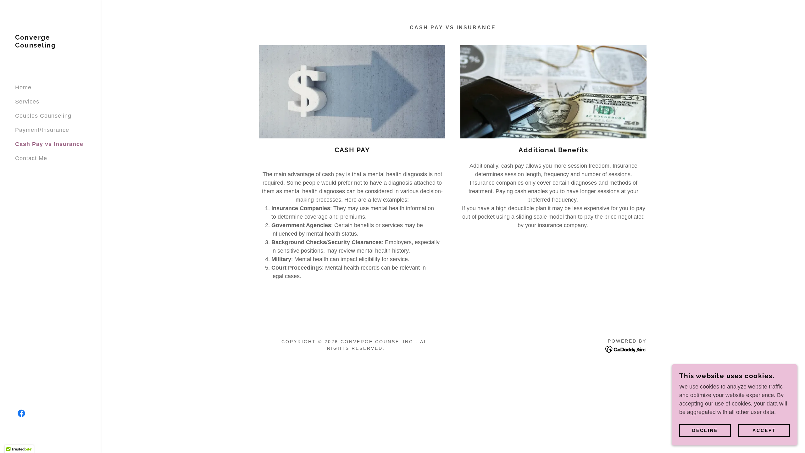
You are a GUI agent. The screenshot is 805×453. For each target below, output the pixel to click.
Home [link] (23, 87)
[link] (50, 45)
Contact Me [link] (31, 158)
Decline (705, 430)
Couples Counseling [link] (43, 116)
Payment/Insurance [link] (42, 130)
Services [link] (27, 101)
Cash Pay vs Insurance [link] (49, 144)
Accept (764, 430)
